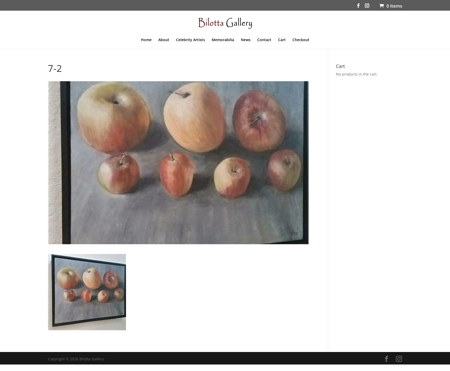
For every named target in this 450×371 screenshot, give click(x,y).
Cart (282, 40)
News (246, 40)
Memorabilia (223, 40)
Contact (264, 40)
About (163, 40)
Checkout (300, 40)
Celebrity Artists (190, 40)
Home (146, 40)
